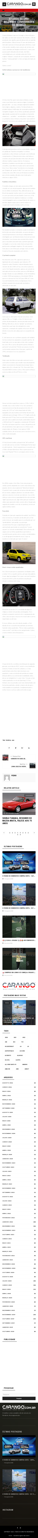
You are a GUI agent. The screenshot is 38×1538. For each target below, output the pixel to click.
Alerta (18, 1060)
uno (13, 740)
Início (10, 1535)
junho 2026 (7, 1087)
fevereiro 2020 (8, 1302)
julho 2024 (6, 1137)
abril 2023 (6, 1179)
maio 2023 (6, 1175)
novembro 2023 (8, 1163)
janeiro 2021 (7, 1259)
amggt (27, 1069)
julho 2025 (6, 1116)
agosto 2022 (7, 1196)
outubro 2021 (8, 1234)
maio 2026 (6, 1091)
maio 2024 (6, 1146)
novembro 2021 (8, 1230)
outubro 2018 (8, 1331)
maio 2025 (6, 1120)
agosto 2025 (7, 1112)
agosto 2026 (7, 1082)
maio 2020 (6, 1289)
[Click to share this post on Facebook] (9, 748)
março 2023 (7, 1184)
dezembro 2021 (8, 1226)
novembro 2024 (8, 1133)
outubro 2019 (8, 1318)
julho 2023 (6, 1171)
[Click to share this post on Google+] (22, 748)
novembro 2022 (8, 1188)
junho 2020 (7, 1285)
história (8, 740)
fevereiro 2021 (8, 1255)
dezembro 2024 (8, 1129)
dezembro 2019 (8, 1310)
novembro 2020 (8, 1268)
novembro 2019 (8, 1314)
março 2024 (7, 1154)
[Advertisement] (19, 715)
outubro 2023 (8, 1167)
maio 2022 (6, 1209)
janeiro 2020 (7, 1306)
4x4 (14, 1042)
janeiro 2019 (7, 1327)
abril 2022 (6, 1213)
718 (22, 1042)
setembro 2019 (8, 1323)
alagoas (20, 1055)
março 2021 (7, 1251)
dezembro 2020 (8, 1264)
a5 (28, 1046)
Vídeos (7, 1002)
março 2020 (7, 1297)
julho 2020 (6, 1281)
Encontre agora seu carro (21, 1535)
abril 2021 (6, 1247)
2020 (6, 1037)
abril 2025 (6, 1125)
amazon (7, 1069)
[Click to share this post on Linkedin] (29, 748)
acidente (8, 1055)
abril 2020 (6, 1293)
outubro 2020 (8, 1272)
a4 (20, 1046)
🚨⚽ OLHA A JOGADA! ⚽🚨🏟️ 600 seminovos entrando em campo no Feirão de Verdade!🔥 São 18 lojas (18, 1020)
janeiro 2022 (7, 1222)
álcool (7, 1060)
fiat (4, 740)
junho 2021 (7, 1238)
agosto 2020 (7, 1276)
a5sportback (9, 1051)
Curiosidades (19, 795)
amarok (24, 1064)
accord (22, 1051)
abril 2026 (6, 1095)
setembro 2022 (8, 1192)
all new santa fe (10, 1064)
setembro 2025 (8, 1108)
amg (17, 1069)
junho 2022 (7, 1205)
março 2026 (7, 1099)
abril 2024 (6, 1150)
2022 (24, 1037)
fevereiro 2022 (8, 1217)
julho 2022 (6, 1200)
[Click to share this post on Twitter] (15, 748)
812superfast (9, 1046)
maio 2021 (6, 1243)
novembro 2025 (8, 1104)
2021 (15, 1037)
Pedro (14, 775)
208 (6, 1042)
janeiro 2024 (7, 1158)
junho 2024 (7, 1141)
